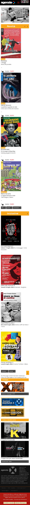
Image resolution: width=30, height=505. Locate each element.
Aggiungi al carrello (2, 71)
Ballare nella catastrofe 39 (8, 285)
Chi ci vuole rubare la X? (7, 246)
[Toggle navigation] (18, 2)
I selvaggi (3, 62)
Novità (11, 26)
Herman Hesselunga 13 (7, 362)
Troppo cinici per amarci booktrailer (12, 458)
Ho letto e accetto (9, 503)
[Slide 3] (6, 20)
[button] (1, 15)
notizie (11, 371)
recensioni (16, 207)
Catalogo (5, 490)
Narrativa (4, 192)
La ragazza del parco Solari (8, 195)
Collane (14, 490)
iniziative (4, 371)
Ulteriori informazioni (20, 503)
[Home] (8, 3)
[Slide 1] (3, 20)
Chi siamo (11, 488)
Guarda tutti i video (7, 461)
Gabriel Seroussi (6, 105)
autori (8, 207)
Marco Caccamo (6, 194)
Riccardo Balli (5, 149)
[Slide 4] (7, 20)
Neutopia (4, 61)
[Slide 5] (9, 20)
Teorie (3, 59)
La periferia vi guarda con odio (9, 107)
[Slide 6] (10, 20)
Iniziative (12, 213)
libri (3, 207)
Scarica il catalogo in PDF (8, 394)
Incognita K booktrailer (8, 440)
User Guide (10, 377)
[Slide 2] (4, 20)
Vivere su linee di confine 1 (8, 323)
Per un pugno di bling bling (8, 151)
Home (4, 488)
